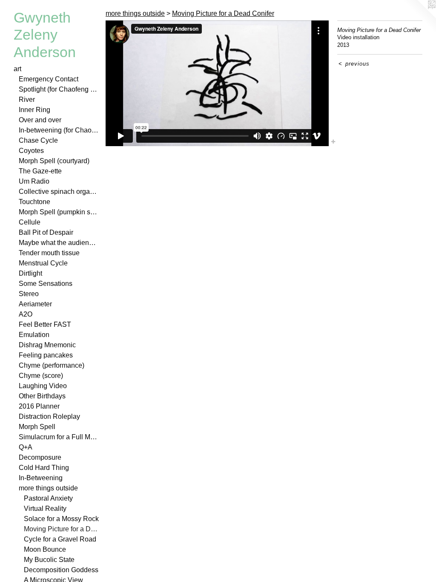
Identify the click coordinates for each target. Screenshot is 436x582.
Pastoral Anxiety (48, 498)
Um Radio (34, 181)
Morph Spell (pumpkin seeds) (59, 212)
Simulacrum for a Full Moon (59, 437)
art (17, 68)
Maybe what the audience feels (59, 242)
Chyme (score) (41, 375)
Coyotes (31, 150)
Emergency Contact (48, 79)
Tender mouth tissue (49, 252)
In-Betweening (41, 477)
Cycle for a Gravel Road (60, 539)
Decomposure (40, 457)
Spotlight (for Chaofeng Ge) (59, 89)
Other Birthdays (42, 396)
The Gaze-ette (40, 171)
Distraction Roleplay (49, 416)
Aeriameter (35, 304)
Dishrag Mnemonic (47, 345)
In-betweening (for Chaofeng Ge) (59, 130)
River (27, 99)
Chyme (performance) (51, 365)
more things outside (48, 488)
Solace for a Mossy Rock (61, 518)
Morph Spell (37, 426)
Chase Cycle (38, 140)
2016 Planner (39, 406)
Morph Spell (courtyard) (54, 160)
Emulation (34, 334)
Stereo (29, 293)
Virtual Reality (45, 508)
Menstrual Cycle (43, 263)
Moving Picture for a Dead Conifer (61, 529)
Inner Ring (34, 109)
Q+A (25, 447)
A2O (25, 314)
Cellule (29, 222)
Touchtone (34, 201)
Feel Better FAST (45, 324)
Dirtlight (30, 273)
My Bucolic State (49, 559)
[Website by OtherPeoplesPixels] (419, 17)
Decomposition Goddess (61, 569)
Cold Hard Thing (44, 467)
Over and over (40, 120)
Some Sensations (45, 283)
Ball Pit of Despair (46, 232)
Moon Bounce (45, 549)
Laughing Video (43, 385)
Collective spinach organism (59, 191)
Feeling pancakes (46, 355)
